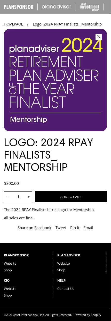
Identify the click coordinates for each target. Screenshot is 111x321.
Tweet (61, 227)
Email (88, 227)
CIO (7, 280)
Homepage (13, 24)
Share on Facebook (34, 227)
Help (61, 280)
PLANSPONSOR (16, 255)
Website (10, 263)
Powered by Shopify (87, 315)
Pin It (74, 227)
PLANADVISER (68, 255)
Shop (8, 270)
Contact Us (65, 289)
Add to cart (70, 196)
